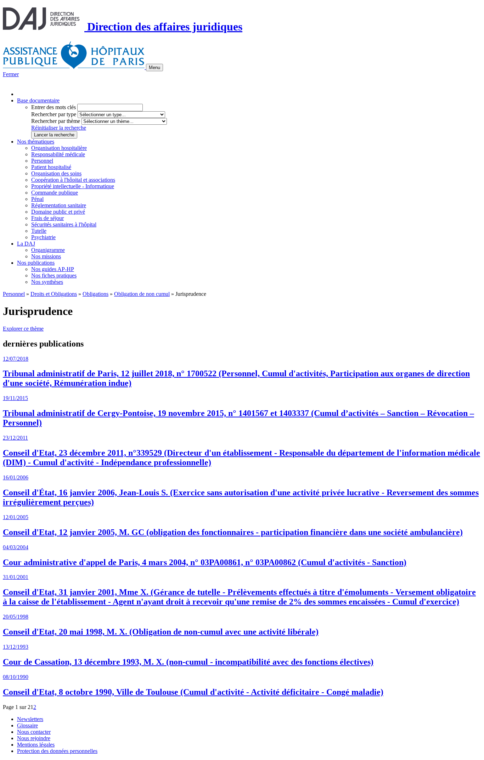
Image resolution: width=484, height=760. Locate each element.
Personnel (42, 161)
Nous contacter (34, 732)
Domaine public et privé (58, 212)
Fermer (11, 74)
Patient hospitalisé (51, 167)
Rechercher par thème (55, 121)
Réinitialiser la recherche (58, 128)
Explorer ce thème (23, 329)
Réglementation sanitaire (58, 205)
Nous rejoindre (33, 738)
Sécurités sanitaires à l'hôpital (63, 224)
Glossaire (27, 725)
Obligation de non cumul (142, 294)
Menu (154, 67)
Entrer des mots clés (53, 107)
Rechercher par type (53, 114)
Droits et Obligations (53, 294)
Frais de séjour (47, 218)
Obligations (95, 294)
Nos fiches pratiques (54, 275)
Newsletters (30, 719)
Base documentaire (38, 100)
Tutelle (38, 231)
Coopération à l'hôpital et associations (73, 180)
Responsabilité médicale (58, 154)
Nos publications (36, 263)
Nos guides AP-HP (52, 269)
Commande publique (54, 193)
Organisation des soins (56, 173)
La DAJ (26, 244)
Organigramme (48, 250)
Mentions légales (36, 745)
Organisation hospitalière (59, 148)
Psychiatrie (43, 237)
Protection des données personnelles (57, 751)
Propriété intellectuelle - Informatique (72, 186)
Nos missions (46, 256)
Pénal (37, 199)
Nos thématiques (35, 142)
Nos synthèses (47, 282)
